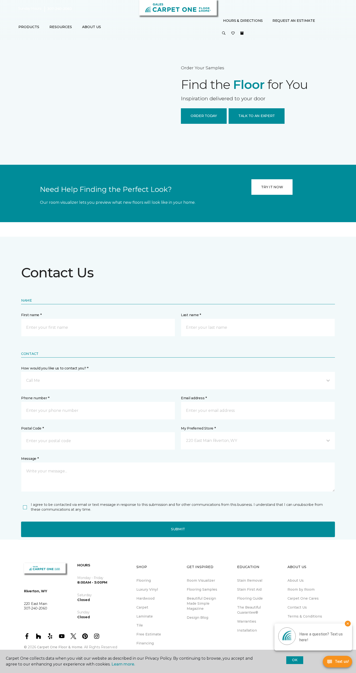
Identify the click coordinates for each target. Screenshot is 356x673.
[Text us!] (337, 663)
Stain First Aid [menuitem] (249, 589)
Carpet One (31, 47)
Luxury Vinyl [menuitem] (147, 589)
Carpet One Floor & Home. (60, 647)
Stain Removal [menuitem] (249, 580)
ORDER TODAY (204, 116)
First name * (31, 315)
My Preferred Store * (198, 428)
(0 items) (242, 33)
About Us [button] (91, 27)
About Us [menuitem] (295, 580)
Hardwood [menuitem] (145, 598)
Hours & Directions (243, 20)
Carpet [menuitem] (142, 607)
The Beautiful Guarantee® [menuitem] (249, 610)
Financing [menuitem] (145, 643)
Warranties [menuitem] (246, 621)
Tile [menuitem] (139, 625)
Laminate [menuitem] (144, 616)
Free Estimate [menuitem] (148, 634)
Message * (30, 458)
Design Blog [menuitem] (197, 617)
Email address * (194, 398)
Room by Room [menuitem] (301, 589)
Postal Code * (32, 428)
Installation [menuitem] (247, 630)
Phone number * (35, 398)
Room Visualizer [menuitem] (201, 580)
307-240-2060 (59, 9)
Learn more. (123, 664)
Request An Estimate (293, 20)
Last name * (191, 315)
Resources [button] (60, 27)
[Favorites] (233, 33)
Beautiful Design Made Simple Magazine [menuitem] (201, 603)
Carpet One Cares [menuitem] (303, 598)
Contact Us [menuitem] (297, 607)
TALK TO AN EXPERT (256, 116)
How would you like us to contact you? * (54, 368)
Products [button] (28, 27)
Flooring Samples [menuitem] (202, 589)
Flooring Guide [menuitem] (250, 598)
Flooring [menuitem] (143, 580)
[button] (223, 33)
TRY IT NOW (272, 187)
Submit (178, 529)
